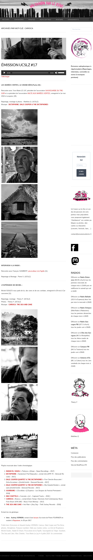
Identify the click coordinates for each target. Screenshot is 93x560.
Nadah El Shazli (17, 531)
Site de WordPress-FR (79, 465)
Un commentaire (56, 533)
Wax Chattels (20, 533)
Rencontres (45, 19)
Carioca (41, 525)
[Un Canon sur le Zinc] (46, 8)
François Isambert (22, 528)
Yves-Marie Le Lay (32, 533)
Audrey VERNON (32, 525)
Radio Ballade (85, 297)
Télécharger (5, 76)
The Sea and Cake (7, 533)
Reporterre (16, 520)
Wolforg (88, 555)
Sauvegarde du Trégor (50, 531)
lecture (36, 518)
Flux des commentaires (79, 461)
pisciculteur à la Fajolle (36, 271)
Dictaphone (11, 528)
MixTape (59, 19)
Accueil (6, 19)
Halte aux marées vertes (38, 528)
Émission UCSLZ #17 (19, 65)
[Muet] (56, 73)
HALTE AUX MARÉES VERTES (38, 93)
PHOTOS (31, 19)
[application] (33, 72)
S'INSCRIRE (81, 173)
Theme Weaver (62, 555)
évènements (73, 19)
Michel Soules (6, 531)
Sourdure (62, 531)
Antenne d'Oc (85, 358)
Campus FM (84, 347)
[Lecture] (4, 73)
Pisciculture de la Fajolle (33, 531)
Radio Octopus (85, 308)
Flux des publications (78, 457)
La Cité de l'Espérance (56, 528)
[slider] (61, 72)
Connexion (74, 453)
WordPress (29, 555)
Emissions (19, 19)
